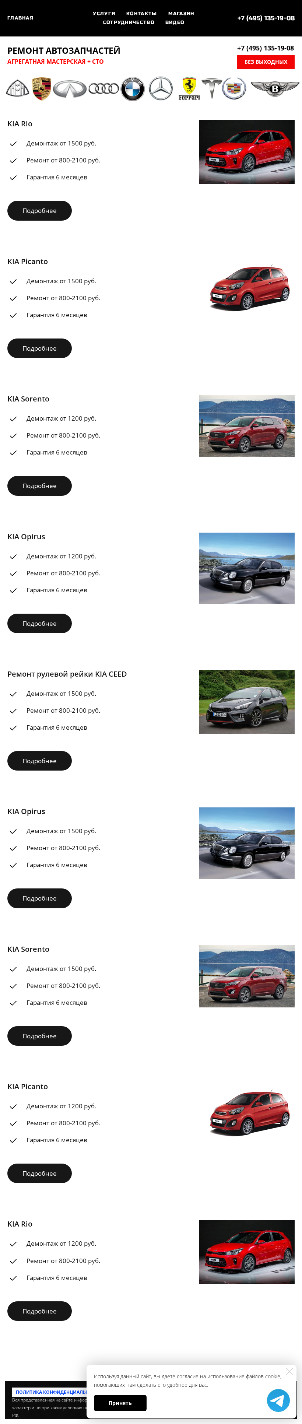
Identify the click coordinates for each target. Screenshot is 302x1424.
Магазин (181, 14)
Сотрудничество (128, 22)
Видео (175, 22)
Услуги (104, 14)
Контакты (141, 14)
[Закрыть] (289, 1371)
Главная (20, 18)
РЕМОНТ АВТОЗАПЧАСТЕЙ (63, 51)
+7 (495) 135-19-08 (266, 18)
